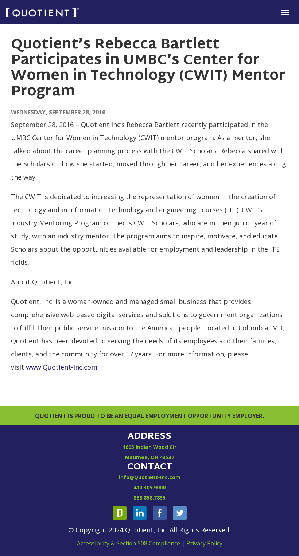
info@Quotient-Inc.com (149, 477)
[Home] (42, 12)
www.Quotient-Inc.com (61, 367)
